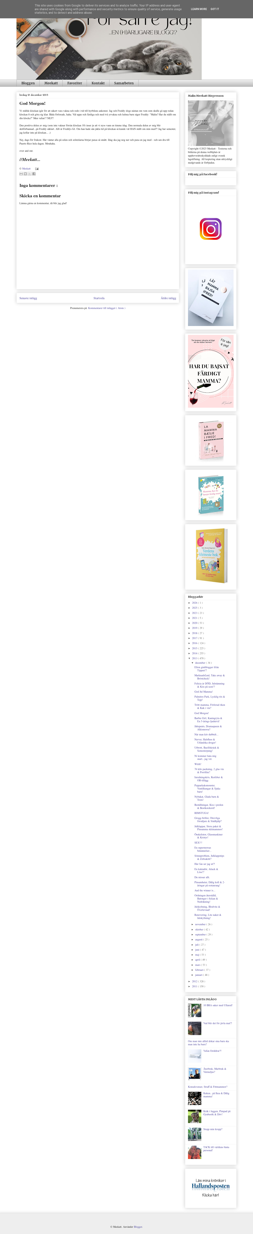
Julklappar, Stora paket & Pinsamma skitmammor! (208, 827)
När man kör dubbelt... (206, 734)
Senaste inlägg (28, 298)
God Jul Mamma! (203, 691)
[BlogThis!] (25, 174)
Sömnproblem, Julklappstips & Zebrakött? (209, 857)
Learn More (199, 9)
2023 (195, 613)
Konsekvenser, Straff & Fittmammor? (207, 1086)
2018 (195, 633)
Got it (215, 9)
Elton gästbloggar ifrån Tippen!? (206, 668)
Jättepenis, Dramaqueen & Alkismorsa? (208, 727)
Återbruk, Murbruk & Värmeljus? (214, 1070)
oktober (199, 929)
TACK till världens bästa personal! (216, 1148)
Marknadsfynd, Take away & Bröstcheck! (209, 676)
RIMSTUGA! (201, 813)
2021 (195, 618)
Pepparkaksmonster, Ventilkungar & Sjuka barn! (207, 788)
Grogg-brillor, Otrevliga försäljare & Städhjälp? (208, 819)
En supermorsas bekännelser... (203, 849)
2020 (195, 623)
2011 (195, 986)
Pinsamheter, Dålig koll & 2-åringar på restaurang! (209, 883)
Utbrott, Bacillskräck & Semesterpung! (206, 749)
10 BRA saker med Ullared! (218, 1005)
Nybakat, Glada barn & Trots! (206, 798)
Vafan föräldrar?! (212, 1050)
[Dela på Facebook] (34, 174)
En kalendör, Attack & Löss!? (206, 870)
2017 (195, 638)
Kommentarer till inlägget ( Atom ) (106, 308)
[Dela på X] (29, 174)
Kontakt (98, 83)
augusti (199, 939)
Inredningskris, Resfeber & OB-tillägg (208, 778)
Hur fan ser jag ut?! (204, 864)
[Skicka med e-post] (21, 174)
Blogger (138, 1226)
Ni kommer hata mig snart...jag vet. (205, 757)
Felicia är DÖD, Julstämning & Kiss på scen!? (209, 685)
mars (198, 965)
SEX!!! (198, 842)
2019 (195, 628)
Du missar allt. (202, 877)
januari (199, 975)
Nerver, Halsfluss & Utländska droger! (205, 741)
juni (197, 949)
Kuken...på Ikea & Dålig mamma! (216, 1094)
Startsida (99, 298)
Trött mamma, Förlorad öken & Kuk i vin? (209, 706)
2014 (195, 653)
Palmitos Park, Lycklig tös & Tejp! (209, 698)
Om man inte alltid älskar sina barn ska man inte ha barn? (208, 1042)
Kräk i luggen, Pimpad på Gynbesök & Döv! (216, 1112)
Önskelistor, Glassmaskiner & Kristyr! (208, 836)
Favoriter (74, 83)
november (200, 924)
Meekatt (51, 83)
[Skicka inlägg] (36, 168)
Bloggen (28, 83)
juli (197, 944)
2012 (195, 981)
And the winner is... (204, 890)
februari (199, 970)
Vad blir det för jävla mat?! (217, 1023)
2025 (195, 607)
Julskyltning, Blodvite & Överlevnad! (207, 908)
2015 (195, 648)
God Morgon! (201, 713)
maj (197, 954)
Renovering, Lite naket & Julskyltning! (207, 916)
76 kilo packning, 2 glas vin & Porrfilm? (209, 770)
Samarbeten (124, 83)
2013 (195, 658)
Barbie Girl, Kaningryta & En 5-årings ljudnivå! (208, 719)
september (201, 934)
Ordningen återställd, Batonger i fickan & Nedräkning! (206, 898)
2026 (195, 602)
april (198, 959)
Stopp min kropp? (212, 1129)
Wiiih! (197, 764)
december (200, 662)
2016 (195, 643)
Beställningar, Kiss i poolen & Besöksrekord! (208, 806)
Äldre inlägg (168, 298)
